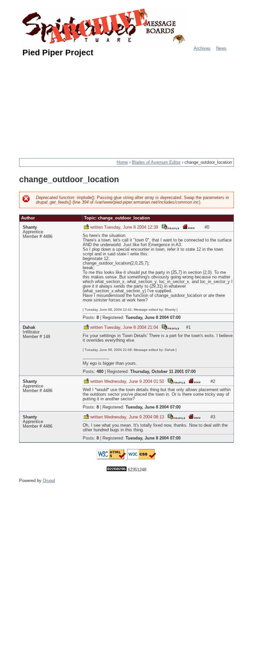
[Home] (104, 27)
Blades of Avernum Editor (156, 162)
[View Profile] (170, 226)
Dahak (29, 327)
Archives (202, 48)
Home (122, 162)
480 (100, 371)
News (221, 48)
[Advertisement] (136, 105)
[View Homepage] (189, 226)
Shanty (30, 227)
